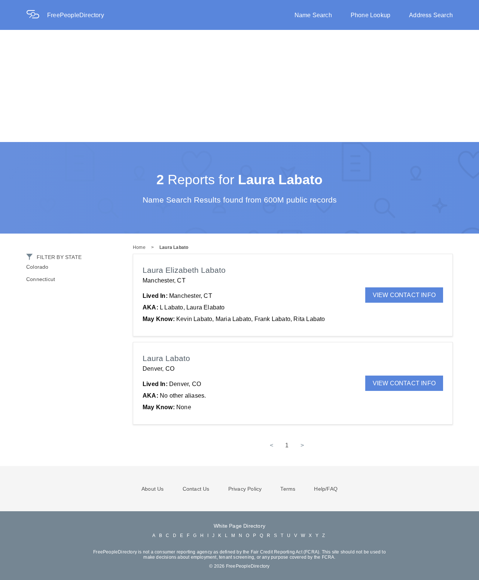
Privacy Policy (245, 489)
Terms (287, 489)
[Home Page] (36, 15)
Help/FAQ (326, 489)
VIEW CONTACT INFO (404, 295)
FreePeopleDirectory (75, 15)
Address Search (431, 15)
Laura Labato (173, 247)
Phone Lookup (370, 15)
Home (139, 247)
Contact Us (196, 489)
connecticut (40, 279)
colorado (37, 267)
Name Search (313, 15)
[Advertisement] (239, 86)
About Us (152, 489)
